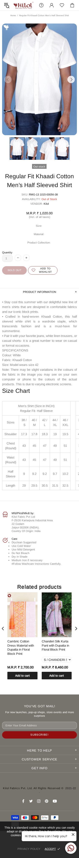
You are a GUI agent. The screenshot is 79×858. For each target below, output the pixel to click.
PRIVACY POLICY (28, 848)
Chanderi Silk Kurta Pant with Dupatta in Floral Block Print (55, 645)
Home (13, 15)
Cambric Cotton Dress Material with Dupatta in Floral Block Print (20, 647)
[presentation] (3, 628)
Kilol (46, 203)
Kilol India (23, 5)
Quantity (7, 252)
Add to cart (22, 675)
